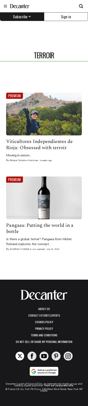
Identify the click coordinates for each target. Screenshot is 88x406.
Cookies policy (44, 322)
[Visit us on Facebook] (31, 356)
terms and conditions (44, 335)
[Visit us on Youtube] (44, 356)
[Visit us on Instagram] (68, 356)
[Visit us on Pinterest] (56, 356)
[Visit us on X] (19, 356)
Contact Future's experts (44, 315)
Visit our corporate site (58, 385)
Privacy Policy (44, 328)
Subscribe (20, 16)
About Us (44, 309)
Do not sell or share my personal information (44, 341)
